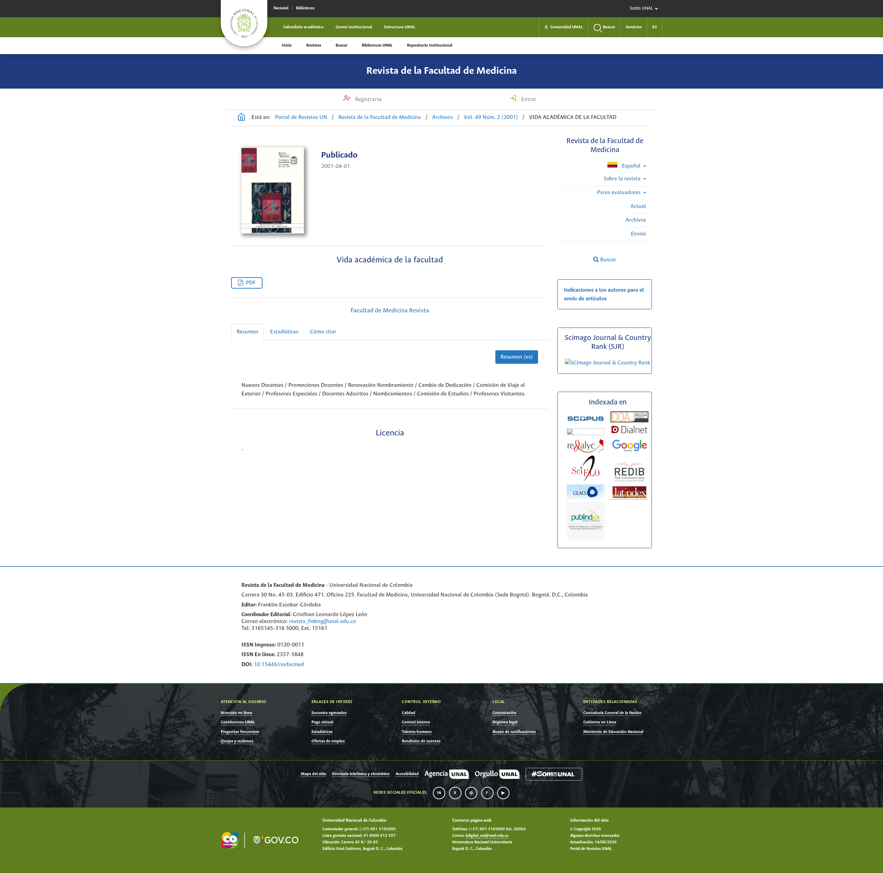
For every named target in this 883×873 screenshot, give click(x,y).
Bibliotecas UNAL (377, 45)
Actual (638, 206)
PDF (251, 283)
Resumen (247, 332)
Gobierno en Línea (599, 722)
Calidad (408, 713)
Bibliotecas (305, 8)
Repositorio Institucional (429, 45)
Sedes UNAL (641, 8)
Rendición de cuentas (421, 741)
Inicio (287, 45)
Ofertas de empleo (328, 741)
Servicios (634, 27)
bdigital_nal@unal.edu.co (487, 836)
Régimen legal (505, 722)
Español (631, 166)
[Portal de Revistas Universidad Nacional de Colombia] (241, 118)
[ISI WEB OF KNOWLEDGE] (586, 433)
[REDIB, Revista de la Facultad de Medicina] (629, 481)
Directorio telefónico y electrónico (360, 774)
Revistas (313, 45)
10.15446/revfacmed (279, 665)
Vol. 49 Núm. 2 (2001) (491, 117)
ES (654, 27)
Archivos (442, 117)
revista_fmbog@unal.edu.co (322, 621)
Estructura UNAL (399, 27)
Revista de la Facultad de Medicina (441, 71)
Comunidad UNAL (563, 27)
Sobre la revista (623, 179)
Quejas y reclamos (237, 741)
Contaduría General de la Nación (612, 713)
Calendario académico (303, 27)
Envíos (638, 234)
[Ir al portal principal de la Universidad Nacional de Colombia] (244, 23)
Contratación (504, 713)
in (439, 793)
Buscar (341, 45)
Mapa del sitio (313, 774)
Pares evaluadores (619, 192)
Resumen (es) (516, 357)
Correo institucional (354, 27)
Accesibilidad (407, 774)
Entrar (528, 99)
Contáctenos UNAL (238, 722)
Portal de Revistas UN (301, 117)
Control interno (416, 722)
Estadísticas (284, 332)
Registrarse (368, 99)
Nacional (281, 8)
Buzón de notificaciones (514, 732)
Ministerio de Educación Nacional (613, 732)
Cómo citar (323, 332)
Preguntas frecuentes (240, 732)
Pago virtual (322, 722)
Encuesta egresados (329, 713)
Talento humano (417, 732)
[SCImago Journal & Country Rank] (607, 363)
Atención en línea (236, 713)
